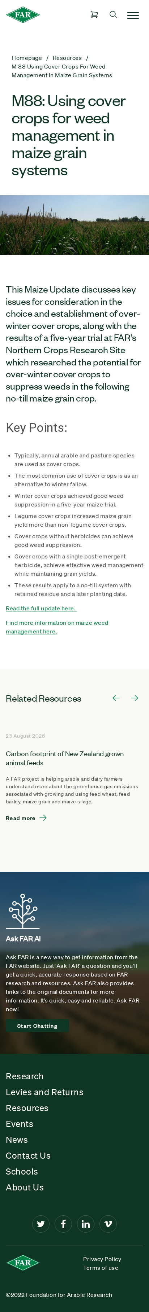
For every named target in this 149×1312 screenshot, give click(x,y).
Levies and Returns (45, 1092)
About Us (25, 1187)
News (17, 1140)
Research (25, 1076)
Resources (27, 1108)
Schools (22, 1171)
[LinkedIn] (85, 1224)
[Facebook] (63, 1224)
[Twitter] (41, 1224)
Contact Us (28, 1155)
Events (19, 1124)
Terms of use (100, 1267)
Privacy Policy (102, 1259)
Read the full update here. (41, 608)
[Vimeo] (108, 1224)
